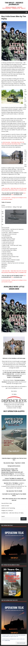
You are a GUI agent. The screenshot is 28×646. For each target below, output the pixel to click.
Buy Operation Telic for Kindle (14, 491)
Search (3, 516)
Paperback (18, 463)
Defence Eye (7, 403)
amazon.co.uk (6, 486)
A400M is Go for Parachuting (8, 508)
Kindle (23, 463)
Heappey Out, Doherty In (7, 510)
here (24, 193)
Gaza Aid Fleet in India (6, 503)
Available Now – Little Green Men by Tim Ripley (12, 513)
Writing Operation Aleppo (8, 469)
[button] (26, 12)
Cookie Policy (7, 640)
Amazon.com (14, 486)
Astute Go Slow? (5, 505)
